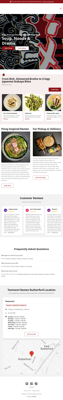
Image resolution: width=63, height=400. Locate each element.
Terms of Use (27, 390)
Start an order (31, 334)
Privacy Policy (35, 390)
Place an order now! (48, 1)
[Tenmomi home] (5, 9)
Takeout (22, 266)
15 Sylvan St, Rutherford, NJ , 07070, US (18, 309)
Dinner (13, 266)
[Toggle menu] (61, 8)
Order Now (54, 89)
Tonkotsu (24, 258)
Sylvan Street (34, 274)
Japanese (13, 258)
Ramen (8, 258)
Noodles (19, 258)
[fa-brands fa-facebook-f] (27, 383)
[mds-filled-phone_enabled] (36, 383)
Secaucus (47, 274)
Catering (29, 266)
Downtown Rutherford (24, 274)
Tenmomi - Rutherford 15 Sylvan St (16, 305)
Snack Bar (30, 258)
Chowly (34, 396)
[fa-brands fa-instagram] (31, 383)
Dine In (8, 266)
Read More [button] (11, 232)
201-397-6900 (11, 313)
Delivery (17, 266)
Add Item (5, 119)
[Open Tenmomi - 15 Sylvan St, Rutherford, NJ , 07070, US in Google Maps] (31, 357)
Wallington (41, 274)
